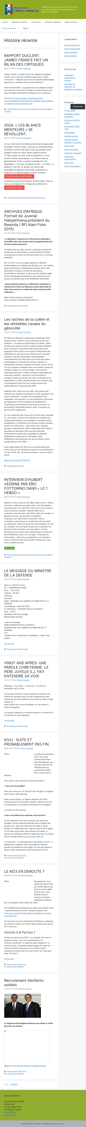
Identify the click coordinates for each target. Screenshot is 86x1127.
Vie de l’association (72, 49)
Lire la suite (9, 644)
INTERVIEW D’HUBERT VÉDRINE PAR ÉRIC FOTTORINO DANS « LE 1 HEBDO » (26, 486)
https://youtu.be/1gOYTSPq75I (17, 460)
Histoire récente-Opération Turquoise (32, 109)
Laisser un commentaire (15, 857)
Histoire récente (12, 109)
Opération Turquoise (19, 22)
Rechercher (69, 102)
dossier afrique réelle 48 (33, 837)
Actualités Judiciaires (53, 22)
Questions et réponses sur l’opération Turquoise (73, 86)
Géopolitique (11, 305)
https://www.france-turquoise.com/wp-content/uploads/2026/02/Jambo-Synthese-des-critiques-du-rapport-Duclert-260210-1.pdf (29, 101)
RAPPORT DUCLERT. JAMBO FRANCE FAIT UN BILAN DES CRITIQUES (26, 59)
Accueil (5, 22)
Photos (25, 28)
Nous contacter (70, 52)
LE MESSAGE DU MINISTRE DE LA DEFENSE (27, 573)
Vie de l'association (72, 166)
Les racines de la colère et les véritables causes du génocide (26, 323)
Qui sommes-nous (72, 45)
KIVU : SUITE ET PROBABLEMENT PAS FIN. (27, 742)
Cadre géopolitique (9, 28)
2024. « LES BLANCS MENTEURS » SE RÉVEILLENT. (22, 129)
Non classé (69, 146)
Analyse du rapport (15, 188)
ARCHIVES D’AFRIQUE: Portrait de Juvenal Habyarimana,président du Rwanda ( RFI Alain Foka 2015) (27, 220)
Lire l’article (10, 548)
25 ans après (36, 22)
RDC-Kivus (20, 466)
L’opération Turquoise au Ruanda (69, 78)
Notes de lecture (71, 22)
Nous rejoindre (70, 56)
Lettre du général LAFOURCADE (20, 176)
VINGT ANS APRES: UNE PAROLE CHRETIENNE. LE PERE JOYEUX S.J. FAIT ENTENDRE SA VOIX (26, 669)
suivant (13, 1084)
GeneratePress (59, 1124)
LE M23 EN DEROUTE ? (24, 871)
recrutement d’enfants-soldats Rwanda (29, 1066)
